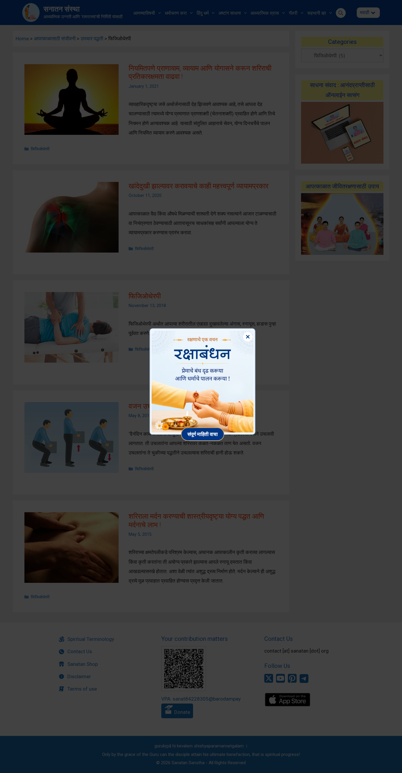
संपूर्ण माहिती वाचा (202, 434)
